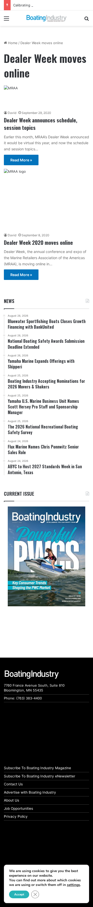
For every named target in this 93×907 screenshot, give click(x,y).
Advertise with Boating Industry (30, 792)
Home (12, 43)
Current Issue (19, 493)
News (9, 301)
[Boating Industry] (46, 18)
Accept (19, 894)
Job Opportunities (18, 808)
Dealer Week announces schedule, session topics (40, 123)
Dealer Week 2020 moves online (38, 242)
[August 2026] (46, 556)
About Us (11, 800)
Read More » (21, 160)
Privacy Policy (16, 816)
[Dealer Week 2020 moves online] (46, 199)
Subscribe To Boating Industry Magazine (37, 768)
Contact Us (13, 784)
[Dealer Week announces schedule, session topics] (46, 96)
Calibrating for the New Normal (38, 5)
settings (73, 885)
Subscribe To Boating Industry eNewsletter (39, 776)
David (12, 113)
